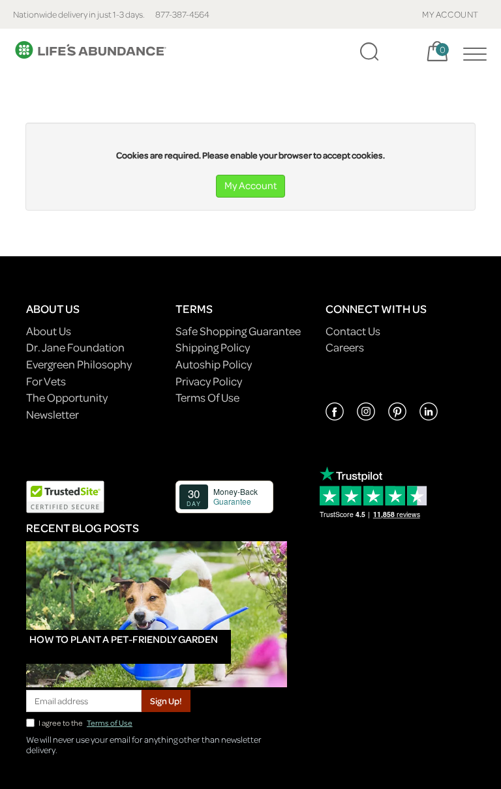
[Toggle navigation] (471, 51)
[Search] (369, 51)
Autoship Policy (213, 364)
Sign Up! (166, 700)
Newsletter (52, 414)
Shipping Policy (212, 347)
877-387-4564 (182, 14)
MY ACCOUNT (450, 14)
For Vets (46, 381)
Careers (345, 347)
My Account (250, 185)
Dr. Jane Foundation (75, 347)
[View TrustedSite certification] (65, 495)
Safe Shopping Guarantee (238, 331)
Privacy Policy (208, 381)
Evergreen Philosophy (79, 364)
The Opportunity (67, 397)
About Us (48, 331)
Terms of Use (109, 722)
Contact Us (353, 331)
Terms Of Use (207, 397)
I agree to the (85, 722)
